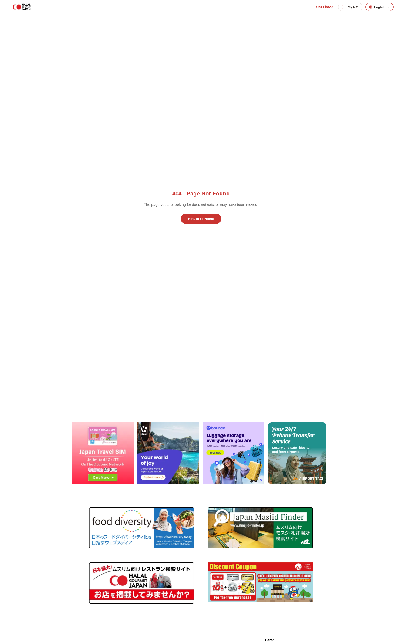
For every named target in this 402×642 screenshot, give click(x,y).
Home (269, 640)
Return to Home (201, 219)
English (379, 7)
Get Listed (325, 7)
